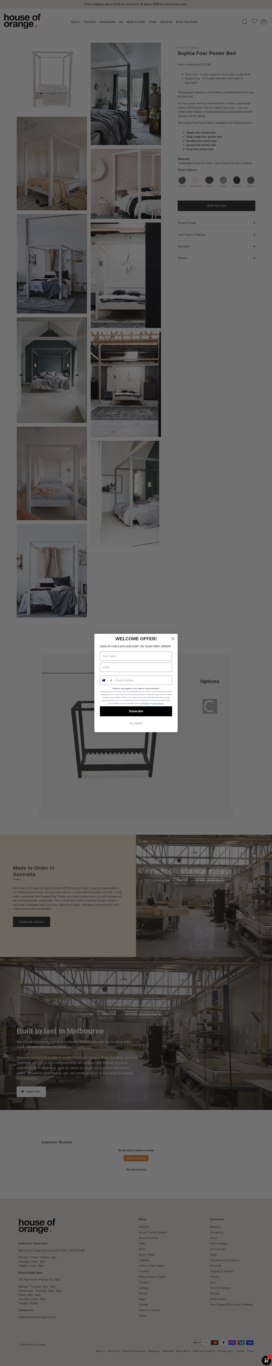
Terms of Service (158, 703)
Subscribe (136, 711)
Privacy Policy (145, 703)
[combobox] (106, 680)
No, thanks (136, 723)
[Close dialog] (173, 638)
